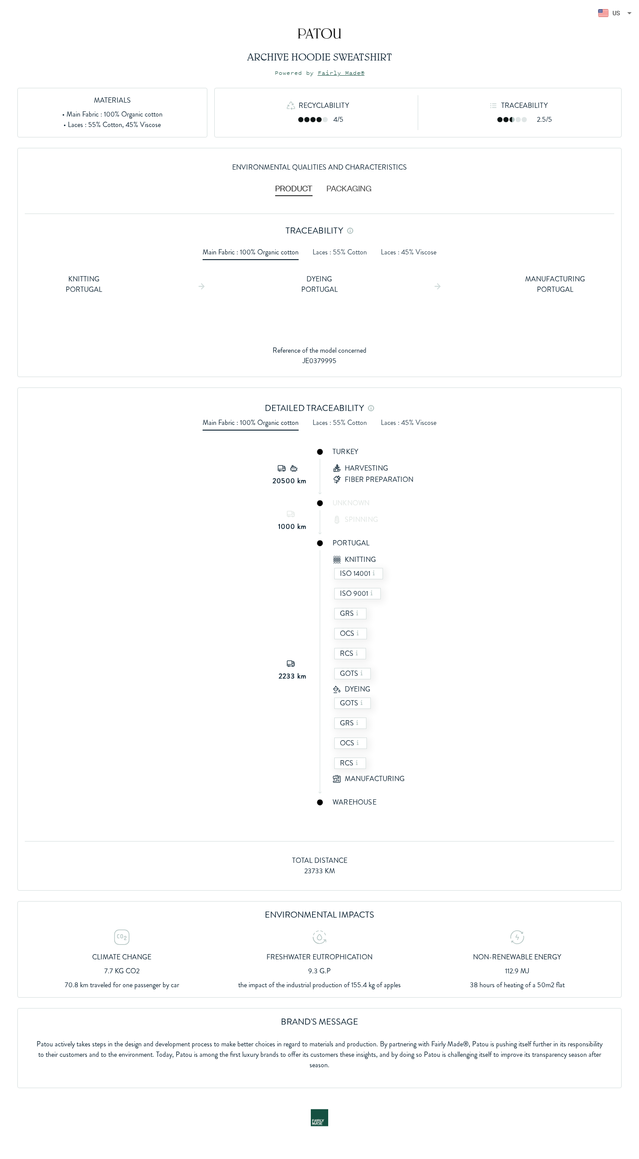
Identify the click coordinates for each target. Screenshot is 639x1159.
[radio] (300, 119)
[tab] (294, 188)
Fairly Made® (341, 73)
